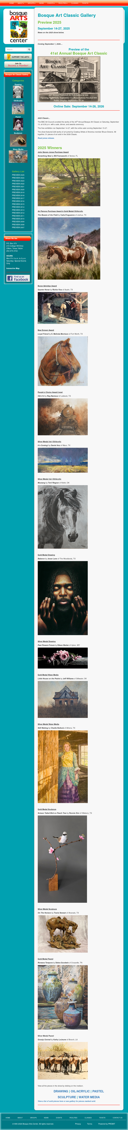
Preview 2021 (18, 186)
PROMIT (111, 1124)
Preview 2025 (18, 175)
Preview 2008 (18, 224)
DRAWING (61, 1091)
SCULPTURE (67, 1097)
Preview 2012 (18, 213)
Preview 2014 (18, 207)
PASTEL (98, 1091)
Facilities (73, 1118)
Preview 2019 (18, 192)
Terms (89, 1124)
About (20, 1118)
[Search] (29, 49)
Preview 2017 (18, 198)
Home (8, 1118)
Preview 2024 (18, 178)
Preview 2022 (18, 183)
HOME (11, 3)
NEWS (41, 3)
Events (59, 1118)
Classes (88, 1118)
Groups (33, 1118)
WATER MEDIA (89, 1097)
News (46, 1118)
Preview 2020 (18, 189)
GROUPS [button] (31, 3)
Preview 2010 (18, 218)
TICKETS (85, 3)
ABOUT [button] (20, 3)
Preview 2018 (18, 195)
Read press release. (46, 138)
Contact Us (117, 1118)
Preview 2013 (18, 210)
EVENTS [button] (51, 3)
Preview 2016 (18, 201)
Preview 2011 (18, 216)
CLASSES (74, 3)
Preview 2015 (18, 204)
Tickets (102, 1118)
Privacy (78, 1124)
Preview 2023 (18, 181)
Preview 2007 (18, 227)
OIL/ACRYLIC (80, 1091)
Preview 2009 (18, 221)
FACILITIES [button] (62, 3)
